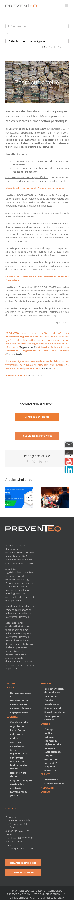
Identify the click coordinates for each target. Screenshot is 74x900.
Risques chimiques (21, 780)
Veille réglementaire (18, 751)
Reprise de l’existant (50, 698)
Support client (52, 708)
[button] (8, 497)
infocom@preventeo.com (19, 848)
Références (51, 779)
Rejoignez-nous (19, 712)
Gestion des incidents (17, 786)
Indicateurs (17, 734)
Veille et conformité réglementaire (52, 741)
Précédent (49, 47)
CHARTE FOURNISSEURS (43, 897)
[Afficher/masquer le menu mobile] (67, 5)
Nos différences (19, 700)
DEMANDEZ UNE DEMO (23, 862)
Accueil (11, 683)
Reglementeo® (28, 347)
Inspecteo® (47, 368)
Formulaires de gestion (19, 793)
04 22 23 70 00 (25, 838)
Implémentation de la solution (54, 690)
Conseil (45, 723)
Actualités (48, 787)
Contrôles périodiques (17, 744)
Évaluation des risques (18, 767)
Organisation (17, 726)
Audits (14, 738)
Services (46, 683)
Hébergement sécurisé (52, 718)
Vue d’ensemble (19, 722)
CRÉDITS (40, 890)
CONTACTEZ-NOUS (23, 872)
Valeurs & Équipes (20, 708)
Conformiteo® (14, 354)
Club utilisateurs (54, 783)
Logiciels (12, 716)
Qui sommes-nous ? (20, 694)
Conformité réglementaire (18, 759)
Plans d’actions (18, 730)
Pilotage (49, 729)
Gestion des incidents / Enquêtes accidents (51, 765)
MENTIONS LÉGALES (23, 890)
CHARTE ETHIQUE (19, 897)
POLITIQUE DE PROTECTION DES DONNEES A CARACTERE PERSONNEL (36, 892)
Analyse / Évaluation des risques (52, 752)
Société (11, 687)
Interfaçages (51, 704)
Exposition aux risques (18, 774)
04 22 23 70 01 (18, 841)
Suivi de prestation (55, 712)
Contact (46, 791)
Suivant (62, 47)
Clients (45, 774)
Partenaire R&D (19, 704)
